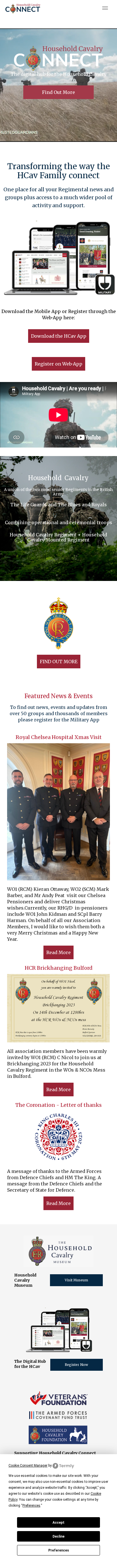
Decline (58, 1536)
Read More (58, 952)
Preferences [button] (31, 1506)
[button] (104, 8)
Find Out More (58, 92)
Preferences (58, 1550)
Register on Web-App (58, 364)
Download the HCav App (58, 336)
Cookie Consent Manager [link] (28, 1466)
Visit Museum (76, 1280)
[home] (23, 8)
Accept (58, 1523)
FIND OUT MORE (59, 661)
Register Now (76, 1365)
